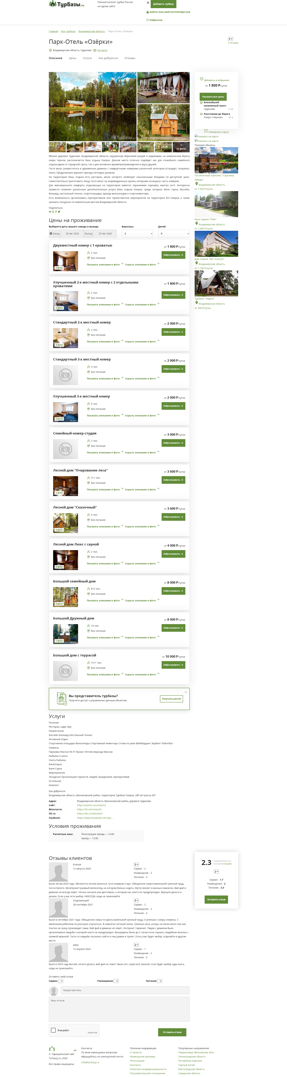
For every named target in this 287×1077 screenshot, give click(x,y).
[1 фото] (65, 260)
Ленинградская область (192, 1056)
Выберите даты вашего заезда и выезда (73, 226)
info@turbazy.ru (90, 1062)
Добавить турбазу (163, 3)
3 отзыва (233, 42)
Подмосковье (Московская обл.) (196, 1052)
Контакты (135, 1065)
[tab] (118, 261)
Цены (72, 58)
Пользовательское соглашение (147, 1073)
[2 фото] (65, 300)
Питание (151, 980)
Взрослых (128, 226)
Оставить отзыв (172, 1032)
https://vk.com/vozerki (89, 809)
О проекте (136, 1052)
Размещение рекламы (142, 1056)
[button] (123, 264)
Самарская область (189, 1073)
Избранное (155, 20)
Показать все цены (213, 96)
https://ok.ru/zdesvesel (89, 813)
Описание (55, 58)
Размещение (105, 980)
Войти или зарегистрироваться (169, 12)
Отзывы (130, 58)
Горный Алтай (186, 1065)
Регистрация (137, 1060)
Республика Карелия (190, 1060)
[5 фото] (65, 596)
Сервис (53, 980)
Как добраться (108, 58)
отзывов (226, 863)
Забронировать (171, 254)
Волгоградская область (191, 1069)
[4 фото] (65, 559)
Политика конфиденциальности (148, 1069)
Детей (162, 226)
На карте (102, 50)
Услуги (87, 58)
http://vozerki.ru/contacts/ (91, 805)
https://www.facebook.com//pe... (95, 817)
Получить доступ (171, 698)
